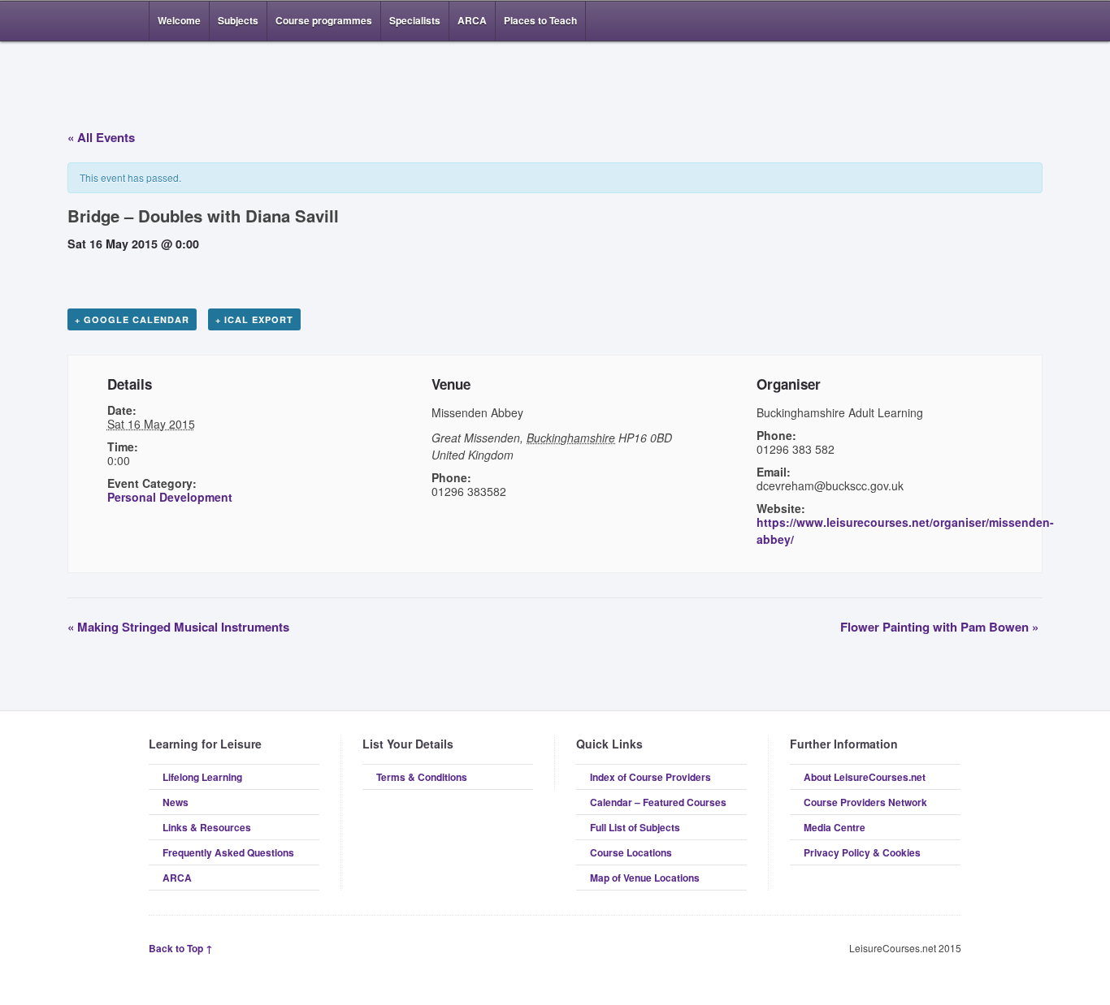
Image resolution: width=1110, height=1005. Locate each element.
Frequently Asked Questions (228, 852)
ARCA (472, 20)
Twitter (951, 21)
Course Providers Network (865, 802)
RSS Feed (903, 21)
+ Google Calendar (132, 319)
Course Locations (631, 852)
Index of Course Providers (650, 777)
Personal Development (169, 497)
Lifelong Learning (202, 777)
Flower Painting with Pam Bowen (939, 627)
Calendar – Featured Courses (658, 802)
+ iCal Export (254, 319)
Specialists (414, 20)
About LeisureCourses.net (865, 777)
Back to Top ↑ (181, 948)
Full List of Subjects (635, 827)
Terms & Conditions (421, 777)
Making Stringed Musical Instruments (178, 627)
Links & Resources (207, 827)
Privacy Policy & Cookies (862, 852)
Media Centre (834, 827)
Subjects (238, 20)
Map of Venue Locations (645, 877)
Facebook (927, 21)
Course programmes (323, 20)
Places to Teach (540, 20)
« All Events (101, 137)
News (176, 802)
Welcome (179, 20)
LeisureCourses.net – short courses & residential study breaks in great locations (234, 82)
